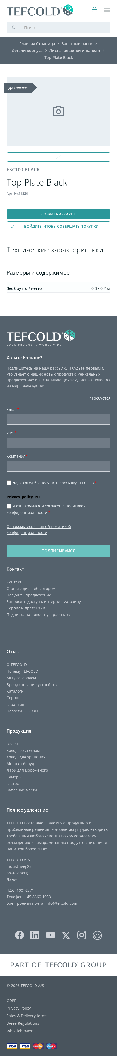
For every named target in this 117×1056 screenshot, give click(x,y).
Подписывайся (58, 550)
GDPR (12, 1000)
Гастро (13, 783)
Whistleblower (20, 1030)
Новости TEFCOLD (23, 711)
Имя (12, 432)
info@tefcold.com (61, 903)
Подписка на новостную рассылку (38, 614)
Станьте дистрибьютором (31, 588)
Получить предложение (29, 595)
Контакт (14, 581)
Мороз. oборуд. (21, 763)
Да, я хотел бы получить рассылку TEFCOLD (54, 482)
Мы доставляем (21, 677)
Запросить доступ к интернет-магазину (44, 601)
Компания (17, 456)
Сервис (13, 697)
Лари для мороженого (27, 770)
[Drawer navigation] (107, 10)
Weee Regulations (23, 1023)
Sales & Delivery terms (27, 1015)
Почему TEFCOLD (22, 671)
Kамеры (14, 777)
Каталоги (15, 691)
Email (13, 409)
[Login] (94, 10)
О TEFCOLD (17, 664)
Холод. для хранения (26, 756)
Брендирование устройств (32, 684)
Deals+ (13, 743)
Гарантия (15, 704)
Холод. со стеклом (23, 750)
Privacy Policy (19, 1008)
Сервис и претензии (26, 608)
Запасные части (22, 790)
